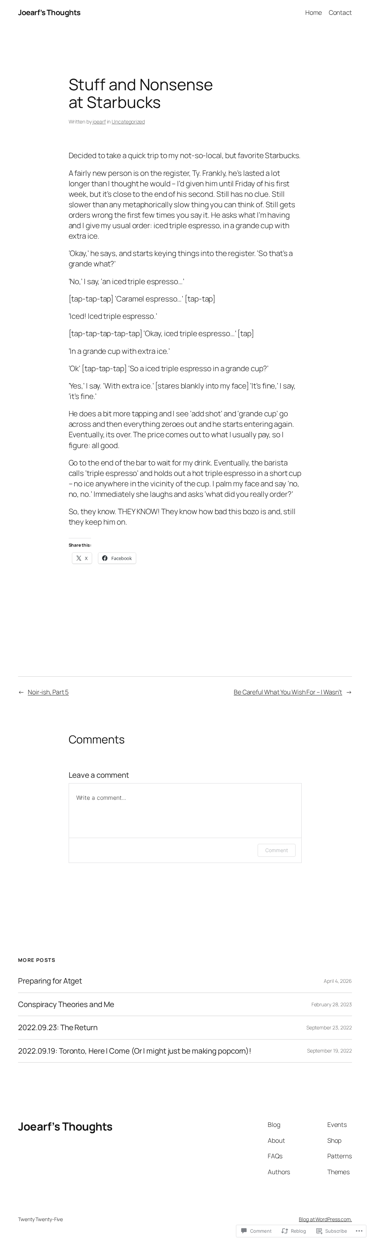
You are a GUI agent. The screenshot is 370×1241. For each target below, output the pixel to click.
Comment (276, 850)
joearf (99, 121)
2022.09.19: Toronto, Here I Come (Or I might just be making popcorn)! (134, 1051)
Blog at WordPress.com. (325, 1219)
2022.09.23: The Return (58, 1027)
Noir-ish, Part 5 (48, 691)
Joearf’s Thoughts (49, 12)
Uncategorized (128, 121)
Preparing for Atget (50, 981)
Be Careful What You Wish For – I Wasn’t (288, 691)
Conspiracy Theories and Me (66, 1004)
